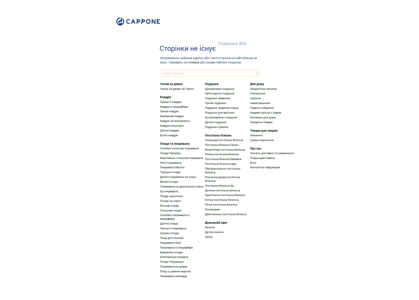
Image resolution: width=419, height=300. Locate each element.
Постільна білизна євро (220, 163)
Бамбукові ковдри (172, 116)
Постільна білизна (218, 135)
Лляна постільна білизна (222, 154)
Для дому (257, 84)
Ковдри (165, 97)
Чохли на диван (171, 84)
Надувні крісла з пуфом (265, 112)
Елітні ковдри (169, 135)
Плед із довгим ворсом (175, 271)
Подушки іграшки (216, 127)
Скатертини (257, 93)
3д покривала (169, 191)
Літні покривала (170, 162)
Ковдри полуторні (172, 125)
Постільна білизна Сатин (221, 145)
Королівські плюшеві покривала (181, 158)
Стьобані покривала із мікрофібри (174, 216)
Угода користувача (262, 158)
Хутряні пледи (169, 233)
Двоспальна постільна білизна (226, 214)
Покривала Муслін (172, 167)
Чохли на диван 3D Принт (177, 88)
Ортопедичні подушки (219, 93)
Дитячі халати (214, 232)
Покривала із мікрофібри (176, 247)
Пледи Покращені (172, 261)
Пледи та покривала (175, 143)
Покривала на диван (173, 266)
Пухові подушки (215, 103)
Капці (208, 237)
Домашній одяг (216, 222)
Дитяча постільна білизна (222, 190)
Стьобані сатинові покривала (179, 148)
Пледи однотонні (171, 196)
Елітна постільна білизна (222, 199)
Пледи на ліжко (170, 201)
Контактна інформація (265, 167)
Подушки (211, 84)
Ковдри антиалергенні (175, 121)
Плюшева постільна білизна (224, 140)
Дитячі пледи (169, 223)
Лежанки (256, 135)
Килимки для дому (263, 117)
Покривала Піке (170, 242)
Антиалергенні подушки (221, 117)
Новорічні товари (261, 122)
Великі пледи (169, 181)
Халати (210, 227)
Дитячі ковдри (169, 130)
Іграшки (255, 98)
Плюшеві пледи (170, 210)
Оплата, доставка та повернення (272, 153)
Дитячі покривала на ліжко (178, 177)
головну (193, 62)
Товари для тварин (264, 130)
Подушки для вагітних (219, 112)
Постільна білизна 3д (219, 185)
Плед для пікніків (171, 238)
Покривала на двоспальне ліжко (182, 186)
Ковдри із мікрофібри (174, 106)
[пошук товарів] (256, 73)
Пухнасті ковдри (171, 102)
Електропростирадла (174, 257)
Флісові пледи (169, 205)
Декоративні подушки (219, 88)
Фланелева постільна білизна (225, 149)
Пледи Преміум (170, 153)
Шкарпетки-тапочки (263, 88)
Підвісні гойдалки (262, 107)
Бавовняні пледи (171, 252)
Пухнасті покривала (173, 228)
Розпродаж (212, 209)
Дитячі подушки (216, 122)
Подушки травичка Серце (222, 107)
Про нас (255, 148)
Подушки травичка (217, 98)
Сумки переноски (262, 140)
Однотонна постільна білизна (225, 195)
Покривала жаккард (173, 276)
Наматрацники (260, 103)
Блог (253, 162)
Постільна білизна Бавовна (223, 159)
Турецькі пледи (170, 172)
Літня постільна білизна (221, 204)
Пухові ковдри (169, 111)
